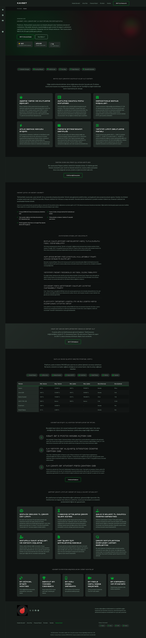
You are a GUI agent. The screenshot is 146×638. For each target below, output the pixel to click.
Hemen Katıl (58, 623)
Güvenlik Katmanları (89, 69)
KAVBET (22, 3)
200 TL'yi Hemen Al (121, 3)
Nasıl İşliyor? (41, 37)
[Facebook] (35, 610)
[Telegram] (38, 610)
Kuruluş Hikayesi (39, 69)
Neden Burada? (76, 3)
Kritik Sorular (52, 69)
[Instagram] (33, 610)
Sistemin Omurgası (24, 69)
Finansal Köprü (94, 3)
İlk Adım (102, 3)
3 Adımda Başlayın (73, 479)
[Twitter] (30, 610)
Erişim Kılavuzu (75, 69)
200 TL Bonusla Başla (26, 37)
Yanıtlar (109, 3)
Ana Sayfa (19, 8)
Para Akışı (63, 69)
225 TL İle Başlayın (73, 342)
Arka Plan (85, 3)
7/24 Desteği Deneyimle (73, 175)
